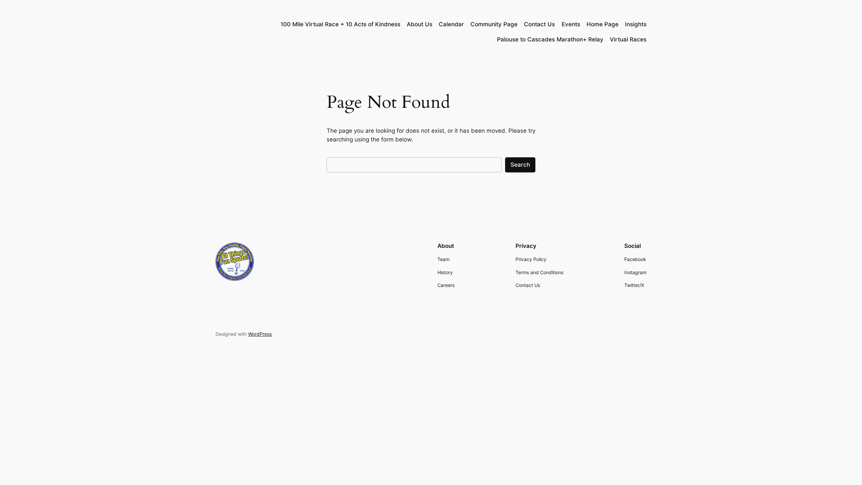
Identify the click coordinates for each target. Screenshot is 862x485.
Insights (635, 24)
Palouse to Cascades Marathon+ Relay (550, 39)
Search (520, 164)
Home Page (603, 24)
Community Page (494, 24)
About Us (419, 24)
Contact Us (539, 24)
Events (571, 24)
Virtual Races (628, 39)
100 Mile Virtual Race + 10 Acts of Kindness (340, 24)
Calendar (451, 24)
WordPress (260, 334)
